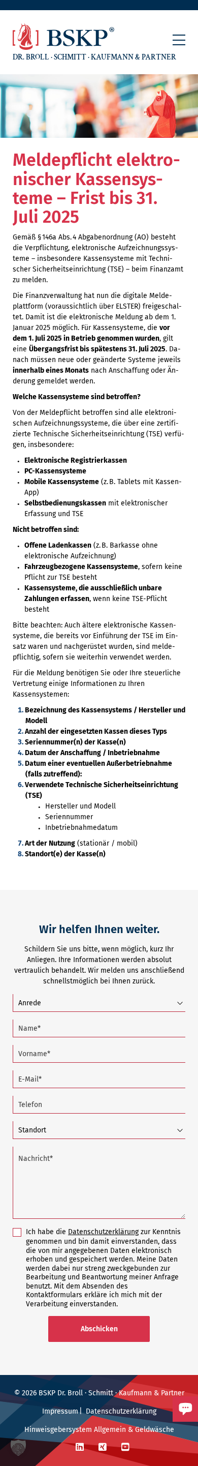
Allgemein (110, 1429)
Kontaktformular (149, 1426)
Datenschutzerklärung (103, 1232)
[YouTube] (125, 1447)
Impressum (60, 1411)
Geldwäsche (154, 1429)
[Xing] (102, 1447)
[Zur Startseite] (63, 36)
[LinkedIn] (80, 1447)
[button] (179, 40)
